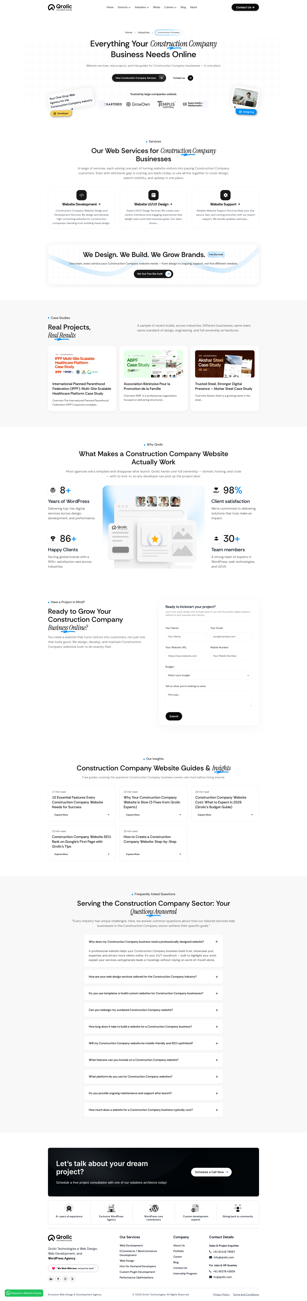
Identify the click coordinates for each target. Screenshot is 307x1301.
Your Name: (172, 628)
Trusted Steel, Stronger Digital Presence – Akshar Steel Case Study (223, 386)
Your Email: (216, 628)
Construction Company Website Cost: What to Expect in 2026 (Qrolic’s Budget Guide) (220, 802)
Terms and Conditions (246, 1294)
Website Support (223, 204)
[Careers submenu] (175, 7)
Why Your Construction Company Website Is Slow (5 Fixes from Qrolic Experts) (152, 802)
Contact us (179, 78)
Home (128, 32)
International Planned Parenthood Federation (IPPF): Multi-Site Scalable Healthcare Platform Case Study (81, 389)
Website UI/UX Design (151, 204)
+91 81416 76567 (224, 1251)
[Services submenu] (129, 7)
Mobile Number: (219, 647)
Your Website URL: (176, 647)
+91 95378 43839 (224, 1271)
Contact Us (243, 7)
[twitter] (72, 1279)
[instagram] (65, 1279)
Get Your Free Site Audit (149, 273)
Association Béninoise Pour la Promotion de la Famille (147, 386)
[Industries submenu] (148, 7)
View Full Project (80, 364)
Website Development (80, 204)
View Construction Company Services (135, 78)
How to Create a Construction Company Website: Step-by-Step (150, 839)
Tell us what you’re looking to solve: (185, 686)
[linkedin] (51, 1279)
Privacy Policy (221, 1294)
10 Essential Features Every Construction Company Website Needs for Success (77, 802)
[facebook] (58, 1279)
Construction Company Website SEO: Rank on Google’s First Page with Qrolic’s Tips (81, 841)
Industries (144, 32)
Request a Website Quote (26, 1293)
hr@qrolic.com (223, 1277)
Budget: (169, 666)
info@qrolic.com (224, 1257)
